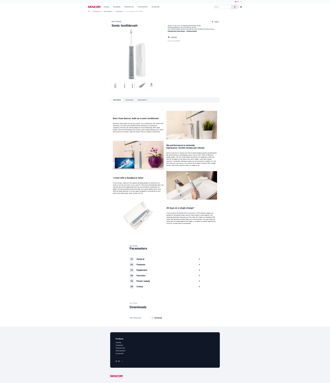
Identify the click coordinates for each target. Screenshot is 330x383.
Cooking (118, 342)
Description (117, 100)
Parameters (129, 100)
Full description (191, 31)
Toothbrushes (119, 11)
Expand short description (176, 31)
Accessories (119, 353)
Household (119, 345)
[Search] (234, 7)
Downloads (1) (142, 100)
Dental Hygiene (108, 11)
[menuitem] (106, 7)
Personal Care (97, 11)
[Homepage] (88, 11)
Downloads (158, 318)
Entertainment (120, 351)
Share (216, 21)
